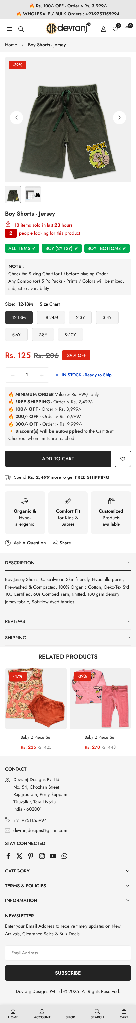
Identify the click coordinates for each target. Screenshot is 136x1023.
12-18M (19, 317)
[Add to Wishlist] (123, 459)
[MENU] (9, 28)
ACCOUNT (42, 1017)
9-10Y (70, 334)
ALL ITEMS (22, 248)
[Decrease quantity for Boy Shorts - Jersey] (12, 375)
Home (11, 44)
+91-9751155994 (30, 820)
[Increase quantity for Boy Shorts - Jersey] (41, 375)
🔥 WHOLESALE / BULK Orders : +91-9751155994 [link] (68, 14)
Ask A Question (29, 542)
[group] (68, 119)
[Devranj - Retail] (68, 27)
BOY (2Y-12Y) (61, 248)
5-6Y (16, 334)
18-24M (51, 317)
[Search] (21, 28)
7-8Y (43, 334)
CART (124, 1017)
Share (65, 543)
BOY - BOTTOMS (106, 248)
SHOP (70, 1017)
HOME (13, 1017)
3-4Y (107, 317)
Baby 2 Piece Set (36, 737)
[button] (119, 117)
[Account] (103, 28)
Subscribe (68, 973)
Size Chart (50, 304)
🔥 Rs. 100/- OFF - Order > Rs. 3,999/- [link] (68, 6)
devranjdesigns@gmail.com (40, 830)
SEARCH (97, 1017)
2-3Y (80, 317)
